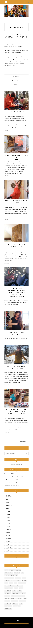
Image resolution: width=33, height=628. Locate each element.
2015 (8, 541)
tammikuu (9, 508)
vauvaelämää (17, 606)
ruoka (25, 598)
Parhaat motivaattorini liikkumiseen (14, 479)
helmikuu (9, 505)
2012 (8, 550)
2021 (8, 523)
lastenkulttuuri (18, 585)
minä (14, 590)
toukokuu (9, 496)
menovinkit (8, 590)
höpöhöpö (18, 577)
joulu (24, 577)
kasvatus (18, 580)
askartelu (11, 570)
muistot (19, 590)
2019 (8, 529)
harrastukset (14, 575)
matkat (21, 588)
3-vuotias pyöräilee (9, 474)
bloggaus (18, 570)
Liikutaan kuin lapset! (16, 112)
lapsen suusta (8, 585)
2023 (8, 517)
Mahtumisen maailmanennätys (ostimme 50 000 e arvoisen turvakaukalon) (16, 292)
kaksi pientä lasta (9, 580)
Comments (16, 76)
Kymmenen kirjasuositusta (11, 485)
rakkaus (7, 598)
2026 (8, 495)
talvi (21, 603)
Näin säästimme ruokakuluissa (12, 482)
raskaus (13, 598)
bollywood (17, 572)
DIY (22, 572)
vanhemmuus (8, 606)
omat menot (15, 593)
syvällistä (15, 603)
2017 (8, 535)
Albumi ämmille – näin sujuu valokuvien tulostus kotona (16, 412)
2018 (8, 532)
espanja (7, 575)
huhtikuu (9, 499)
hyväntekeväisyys (9, 577)
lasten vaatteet (9, 588)
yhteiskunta (8, 608)
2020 (8, 526)
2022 (8, 520)
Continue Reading (16, 69)
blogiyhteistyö (8, 572)
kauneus (24, 580)
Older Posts (23, 441)
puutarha (7, 595)
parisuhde (22, 593)
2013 (8, 547)
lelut (16, 588)
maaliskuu (9, 502)
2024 (8, 514)
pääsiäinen (21, 595)
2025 (8, 511)
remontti (19, 598)
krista (17, 84)
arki (6, 570)
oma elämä (7, 593)
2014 (8, 544)
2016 (8, 538)
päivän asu (14, 595)
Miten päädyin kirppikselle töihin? (13, 476)
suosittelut (8, 603)
